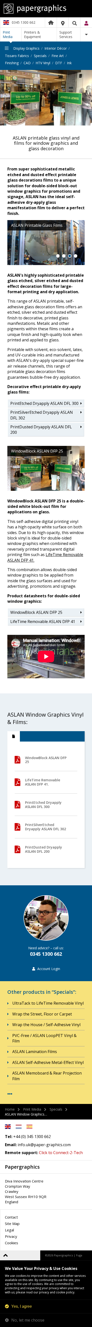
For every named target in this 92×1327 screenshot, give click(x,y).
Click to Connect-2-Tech (61, 1152)
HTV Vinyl (43, 63)
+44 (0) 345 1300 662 (32, 1136)
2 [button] (64, 256)
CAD (27, 63)
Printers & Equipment (32, 34)
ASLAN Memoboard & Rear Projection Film (47, 1075)
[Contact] (62, 23)
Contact (11, 1217)
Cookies (11, 1242)
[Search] (74, 23)
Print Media (8, 34)
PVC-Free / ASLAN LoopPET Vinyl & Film (44, 1038)
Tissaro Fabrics (17, 56)
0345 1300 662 (23, 22)
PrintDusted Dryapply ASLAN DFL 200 (41, 429)
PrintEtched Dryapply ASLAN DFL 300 (44, 403)
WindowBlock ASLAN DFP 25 (36, 612)
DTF (58, 63)
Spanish (29, 1126)
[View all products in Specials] (9, 1094)
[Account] (86, 23)
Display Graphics (26, 48)
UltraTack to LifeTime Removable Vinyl (48, 1003)
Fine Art (58, 56)
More (86, 34)
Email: (11, 1144)
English (8, 1126)
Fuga (79, 1255)
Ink (69, 63)
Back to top (5, 1255)
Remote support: (21, 1152)
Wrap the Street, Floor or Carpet (42, 1014)
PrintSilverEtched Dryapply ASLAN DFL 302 (41, 415)
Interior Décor (55, 48)
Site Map (12, 1223)
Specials (40, 56)
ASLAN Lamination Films (34, 1051)
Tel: (8, 1136)
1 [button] (58, 256)
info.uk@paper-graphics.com (44, 1144)
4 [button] (75, 256)
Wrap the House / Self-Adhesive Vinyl (46, 1024)
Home (51, 22)
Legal (9, 1229)
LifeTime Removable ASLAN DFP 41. (42, 782)
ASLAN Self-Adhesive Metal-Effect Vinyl (48, 1062)
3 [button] (69, 256)
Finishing (12, 63)
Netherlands (19, 1126)
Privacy (11, 1236)
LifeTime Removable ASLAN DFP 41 (42, 621)
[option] (46, 97)
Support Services (65, 34)
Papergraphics (46, 8)
